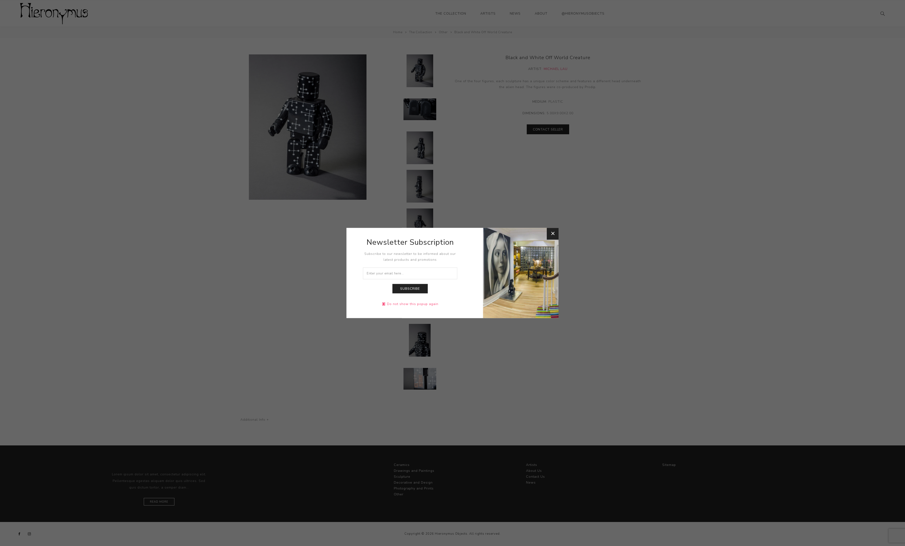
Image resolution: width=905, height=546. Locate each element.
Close (553, 234)
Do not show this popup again (412, 304)
